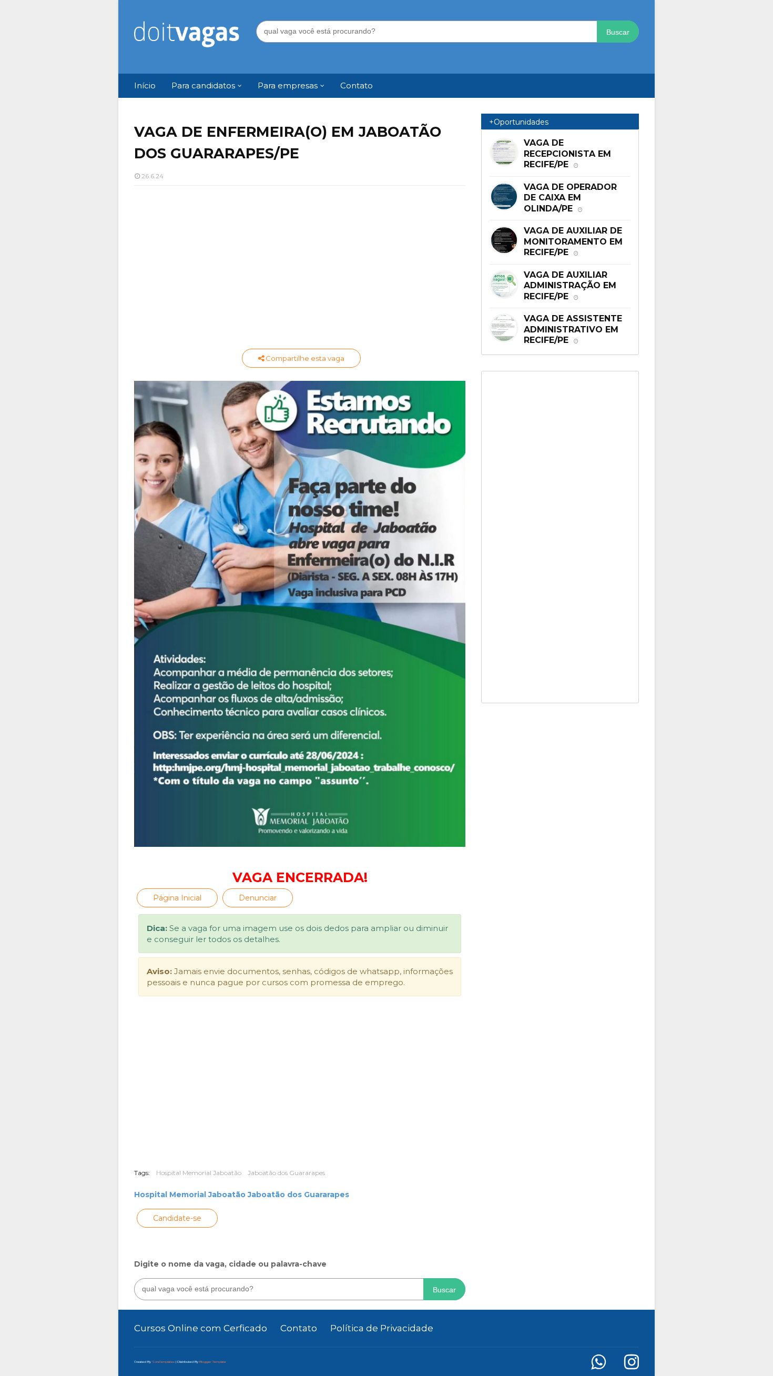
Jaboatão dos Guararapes (286, 1173)
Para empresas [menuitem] (288, 85)
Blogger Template (212, 1362)
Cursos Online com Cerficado (200, 1328)
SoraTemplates (163, 1362)
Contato (298, 1328)
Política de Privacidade (381, 1328)
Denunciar (258, 898)
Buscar (617, 32)
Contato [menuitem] (356, 85)
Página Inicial (177, 898)
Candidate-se (177, 1218)
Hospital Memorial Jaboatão (198, 1173)
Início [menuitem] (145, 85)
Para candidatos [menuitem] (203, 85)
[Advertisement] (299, 269)
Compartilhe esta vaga (304, 358)
